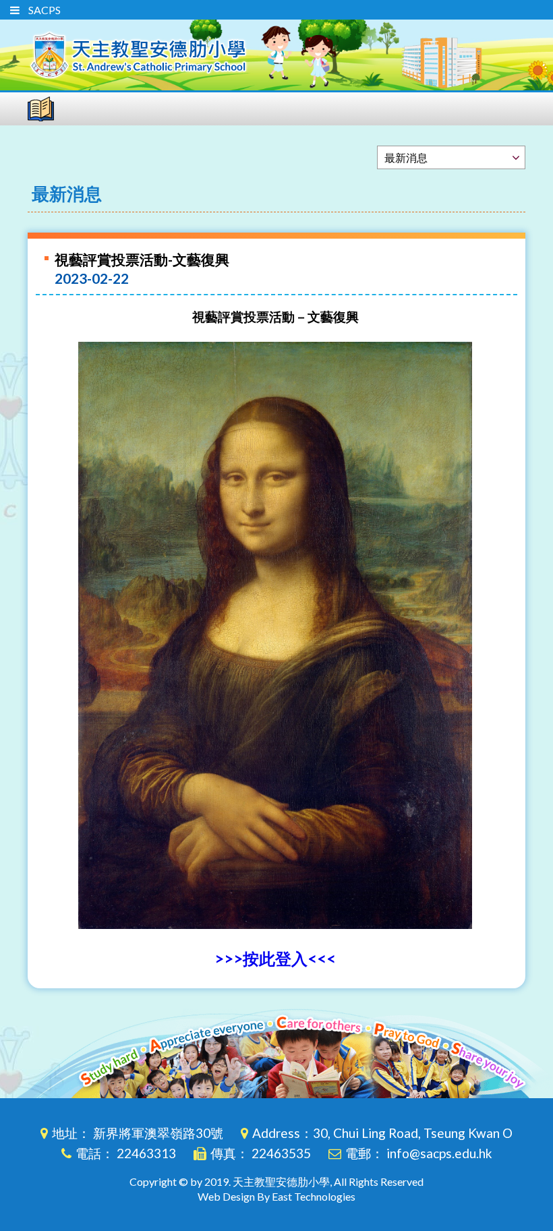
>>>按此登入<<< (275, 958)
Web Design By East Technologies (276, 1196)
